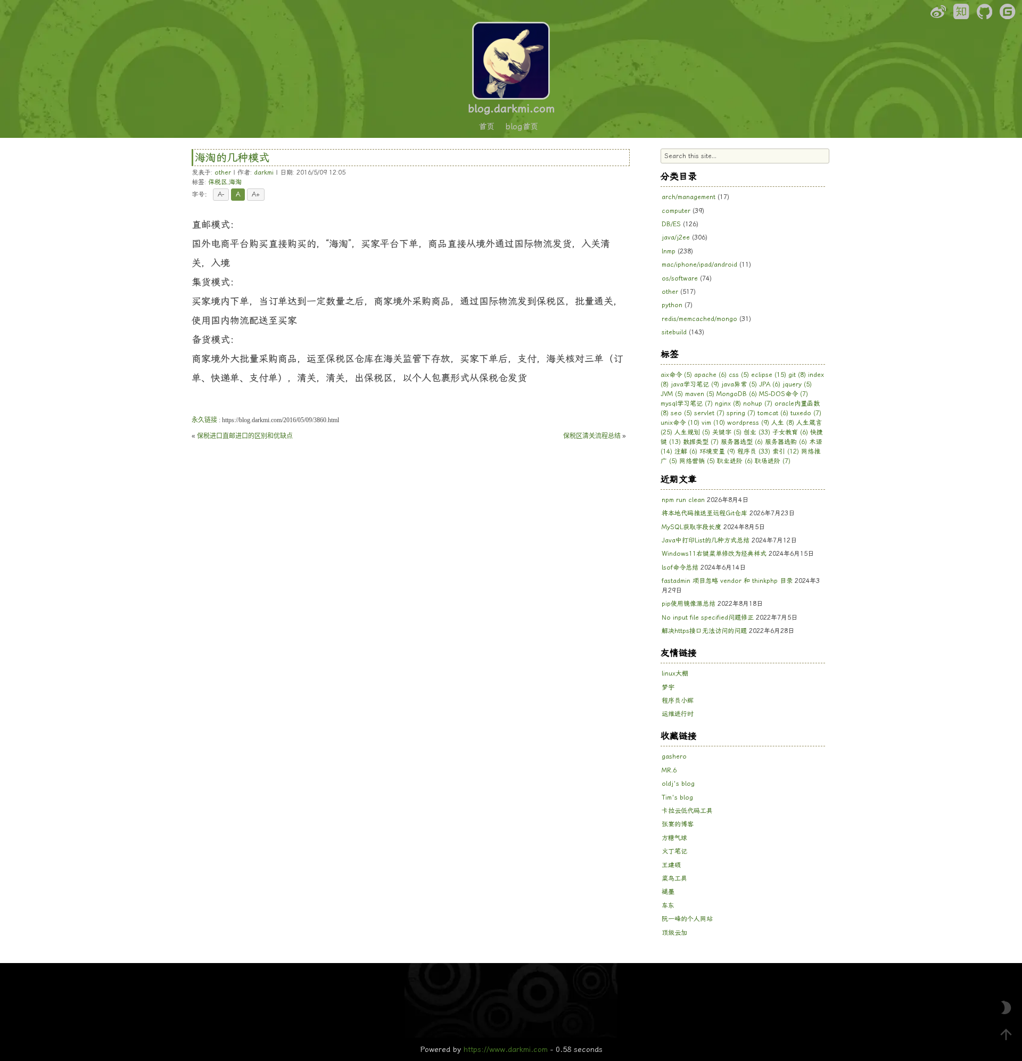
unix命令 (680, 422)
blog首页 (522, 126)
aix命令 (676, 375)
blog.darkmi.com (511, 108)
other (223, 172)
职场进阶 (772, 461)
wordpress (748, 422)
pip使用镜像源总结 (688, 603)
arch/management (688, 197)
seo (681, 413)
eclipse (768, 375)
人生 (782, 422)
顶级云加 (674, 932)
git (797, 375)
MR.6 (669, 770)
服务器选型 (742, 442)
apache (710, 375)
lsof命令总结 (680, 567)
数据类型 (701, 442)
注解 (685, 451)
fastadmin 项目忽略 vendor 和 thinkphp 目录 (727, 581)
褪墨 (668, 891)
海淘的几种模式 (232, 157)
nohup (757, 403)
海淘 (235, 182)
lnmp (668, 251)
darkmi (264, 172)
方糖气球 (674, 838)
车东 (668, 905)
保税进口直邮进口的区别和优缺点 (245, 436)
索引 (785, 451)
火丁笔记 (674, 851)
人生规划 (692, 432)
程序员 (753, 451)
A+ (256, 194)
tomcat (772, 413)
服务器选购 (786, 442)
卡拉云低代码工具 (687, 811)
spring (741, 413)
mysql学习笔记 (687, 403)
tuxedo (805, 413)
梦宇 (668, 687)
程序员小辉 (678, 700)
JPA (769, 384)
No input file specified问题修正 (708, 617)
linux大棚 (675, 673)
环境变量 (717, 451)
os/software (680, 278)
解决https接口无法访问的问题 (704, 631)
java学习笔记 (695, 384)
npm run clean (683, 500)
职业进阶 (735, 461)
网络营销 (697, 461)
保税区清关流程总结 (592, 436)
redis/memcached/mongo (699, 319)
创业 (757, 432)
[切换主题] (1006, 1007)
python (672, 305)
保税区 (217, 182)
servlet (709, 413)
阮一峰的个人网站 (687, 919)
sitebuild (674, 332)
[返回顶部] (1006, 1034)
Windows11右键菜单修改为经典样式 (714, 553)
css (739, 375)
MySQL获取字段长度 (691, 527)
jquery (797, 384)
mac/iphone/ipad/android (699, 264)
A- (221, 194)
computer (676, 211)
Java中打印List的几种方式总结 (705, 540)
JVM (672, 394)
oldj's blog (678, 783)
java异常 (739, 384)
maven (699, 394)
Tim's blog (677, 797)
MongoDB (736, 394)
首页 (486, 126)
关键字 (726, 432)
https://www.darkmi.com (506, 1049)
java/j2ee (676, 237)
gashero (674, 756)
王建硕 (671, 865)
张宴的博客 (678, 824)
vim (713, 422)
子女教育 (790, 432)
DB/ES (671, 224)
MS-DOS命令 (783, 394)
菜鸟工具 (674, 878)
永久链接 (204, 420)
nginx (728, 403)
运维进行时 (678, 714)
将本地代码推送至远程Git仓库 (704, 513)
